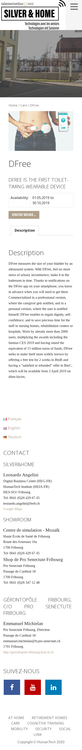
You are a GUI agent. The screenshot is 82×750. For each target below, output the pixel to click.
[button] (75, 6)
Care (23, 105)
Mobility (19, 728)
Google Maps (12, 509)
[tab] (24, 230)
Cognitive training (45, 723)
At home (16, 717)
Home (13, 105)
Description (25, 230)
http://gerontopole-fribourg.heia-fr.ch (28, 652)
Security (43, 728)
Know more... (24, 215)
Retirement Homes (49, 717)
